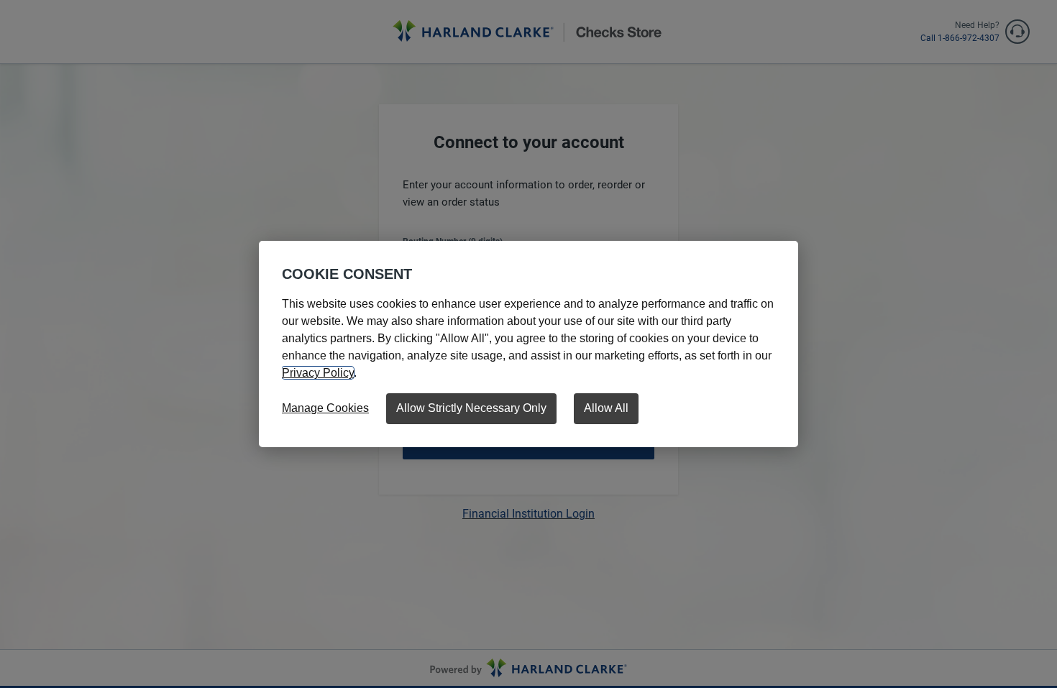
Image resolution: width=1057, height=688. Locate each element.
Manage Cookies (325, 408)
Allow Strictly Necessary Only (471, 408)
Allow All (606, 408)
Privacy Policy (318, 373)
